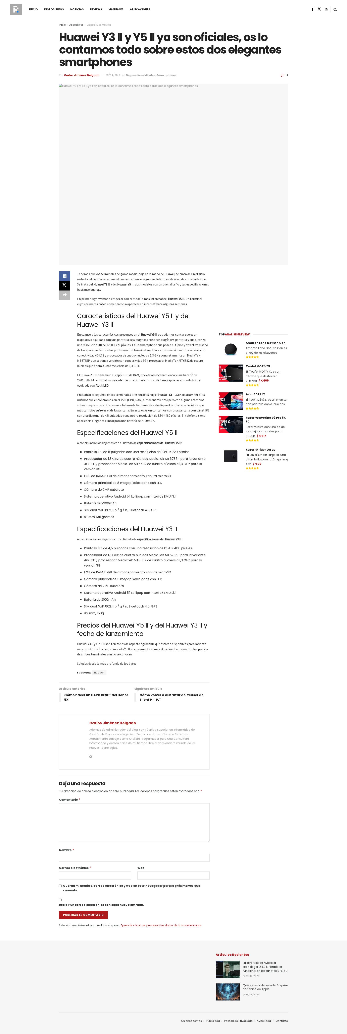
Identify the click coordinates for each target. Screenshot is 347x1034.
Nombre (66, 850)
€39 (258, 464)
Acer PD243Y (255, 394)
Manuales (115, 9)
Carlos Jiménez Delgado (81, 75)
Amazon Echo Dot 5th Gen (266, 343)
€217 (262, 436)
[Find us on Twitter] (319, 9)
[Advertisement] (253, 296)
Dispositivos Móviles (99, 24)
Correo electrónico (75, 868)
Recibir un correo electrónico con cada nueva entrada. (101, 905)
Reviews (96, 9)
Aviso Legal (264, 1021)
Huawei (99, 672)
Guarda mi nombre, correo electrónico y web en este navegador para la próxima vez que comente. (131, 888)
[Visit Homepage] (16, 9)
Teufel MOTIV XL (258, 366)
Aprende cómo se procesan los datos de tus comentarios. (161, 925)
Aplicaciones (140, 9)
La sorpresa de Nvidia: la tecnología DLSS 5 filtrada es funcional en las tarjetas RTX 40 (265, 967)
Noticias (77, 9)
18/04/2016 (113, 75)
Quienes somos (191, 1021)
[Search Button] (335, 9)
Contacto (282, 1021)
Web (140, 868)
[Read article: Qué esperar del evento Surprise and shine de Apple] (228, 992)
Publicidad (213, 1021)
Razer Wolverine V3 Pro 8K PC (266, 420)
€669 (265, 381)
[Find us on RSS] (326, 9)
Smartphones (166, 75)
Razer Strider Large (261, 450)
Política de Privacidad (238, 1021)
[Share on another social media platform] (64, 295)
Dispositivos (54, 9)
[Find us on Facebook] (312, 9)
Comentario (70, 800)
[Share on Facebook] (64, 276)
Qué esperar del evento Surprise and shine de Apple (265, 987)
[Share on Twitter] (64, 285)
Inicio (33, 9)
